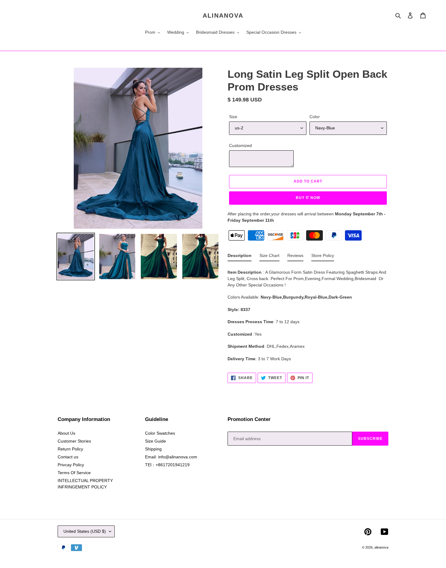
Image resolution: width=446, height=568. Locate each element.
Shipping (153, 449)
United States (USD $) (84, 531)
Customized (240, 145)
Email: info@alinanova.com (171, 456)
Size (233, 116)
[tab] (240, 256)
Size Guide (155, 441)
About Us (66, 433)
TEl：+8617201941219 (167, 464)
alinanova (223, 15)
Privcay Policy (71, 464)
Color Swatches (160, 433)
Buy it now (308, 198)
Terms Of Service (74, 472)
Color (314, 116)
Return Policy (70, 449)
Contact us (68, 456)
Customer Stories (74, 441)
